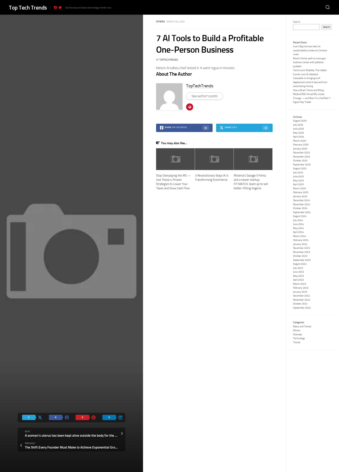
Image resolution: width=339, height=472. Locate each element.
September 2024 (302, 212)
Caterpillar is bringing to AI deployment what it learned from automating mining (310, 82)
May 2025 (298, 180)
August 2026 (300, 120)
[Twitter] (60, 7)
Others (160, 21)
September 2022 (302, 307)
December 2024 (301, 200)
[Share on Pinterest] (85, 417)
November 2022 (301, 299)
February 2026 (300, 144)
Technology (299, 338)
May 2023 (298, 275)
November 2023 (301, 252)
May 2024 (298, 228)
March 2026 (299, 140)
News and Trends (302, 326)
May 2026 (298, 132)
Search (296, 21)
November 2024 (301, 204)
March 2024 (299, 236)
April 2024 (298, 232)
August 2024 (300, 216)
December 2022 (301, 295)
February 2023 (300, 287)
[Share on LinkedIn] (111, 417)
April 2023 (298, 279)
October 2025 (300, 160)
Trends (296, 342)
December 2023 (301, 248)
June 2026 (298, 128)
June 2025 (298, 176)
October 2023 (300, 255)
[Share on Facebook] (58, 417)
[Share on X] (31, 417)
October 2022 (300, 303)
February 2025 (300, 192)
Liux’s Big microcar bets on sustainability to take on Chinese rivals (310, 50)
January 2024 (300, 244)
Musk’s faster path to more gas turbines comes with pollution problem (309, 62)
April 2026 (298, 136)
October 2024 (300, 208)
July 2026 (298, 124)
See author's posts (205, 96)
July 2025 (298, 172)
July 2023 (298, 267)
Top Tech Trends (28, 7)
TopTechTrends (168, 59)
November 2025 (301, 156)
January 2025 (300, 196)
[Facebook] (55, 7)
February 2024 (300, 240)
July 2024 (298, 220)
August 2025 (300, 168)
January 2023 (300, 291)
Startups (297, 334)
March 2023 (299, 283)
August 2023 (300, 263)
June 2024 (298, 224)
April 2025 (298, 184)
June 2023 (298, 271)
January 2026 (300, 148)
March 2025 (299, 188)
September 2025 (302, 164)
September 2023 (302, 260)
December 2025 (301, 152)
